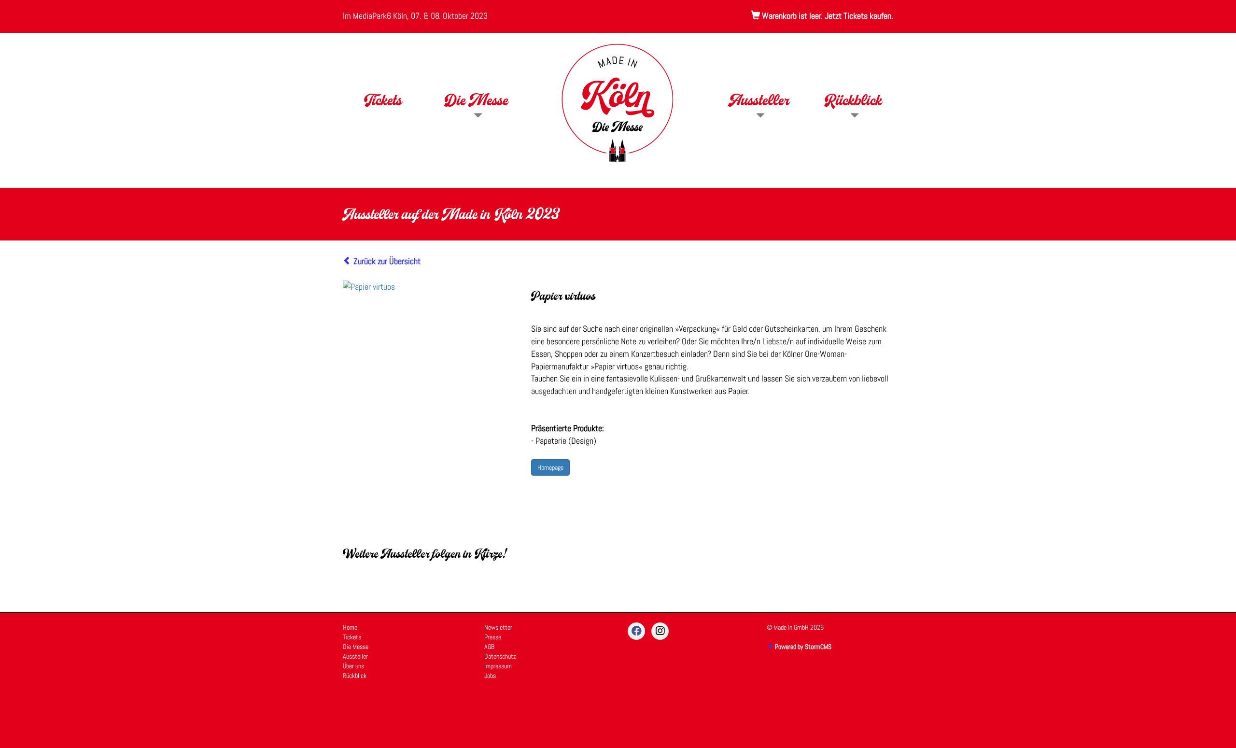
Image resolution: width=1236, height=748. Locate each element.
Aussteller (759, 102)
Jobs (490, 675)
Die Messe (476, 102)
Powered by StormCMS (802, 646)
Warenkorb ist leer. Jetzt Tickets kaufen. (826, 15)
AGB (489, 646)
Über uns (353, 666)
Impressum (498, 666)
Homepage (550, 467)
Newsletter (498, 627)
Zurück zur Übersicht (386, 261)
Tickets (382, 102)
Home (350, 627)
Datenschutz (500, 656)
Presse (492, 637)
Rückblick (853, 102)
